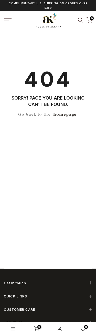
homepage (65, 114)
